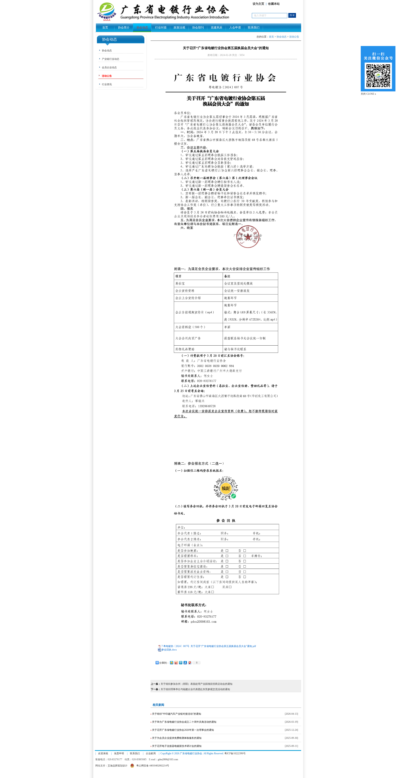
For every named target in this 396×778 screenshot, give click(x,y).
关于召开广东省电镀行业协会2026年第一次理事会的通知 (182, 729)
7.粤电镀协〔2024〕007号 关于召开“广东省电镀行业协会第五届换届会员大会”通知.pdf (208, 646)
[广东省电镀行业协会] (173, 20)
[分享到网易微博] (189, 662)
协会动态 (142, 27)
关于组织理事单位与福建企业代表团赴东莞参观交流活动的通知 (195, 689)
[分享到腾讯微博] (180, 662)
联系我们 (253, 27)
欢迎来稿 (103, 753)
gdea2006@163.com (168, 759)
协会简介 (124, 27)
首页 (105, 27)
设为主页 (258, 3)
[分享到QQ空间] (171, 662)
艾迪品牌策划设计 (117, 765)
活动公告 (294, 36)
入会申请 (235, 27)
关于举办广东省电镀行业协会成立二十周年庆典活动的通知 (183, 721)
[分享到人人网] (185, 662)
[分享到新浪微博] (176, 662)
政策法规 (179, 27)
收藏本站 (274, 3)
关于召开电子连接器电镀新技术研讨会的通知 (176, 746)
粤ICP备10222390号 (235, 753)
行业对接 (161, 27)
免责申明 (119, 753)
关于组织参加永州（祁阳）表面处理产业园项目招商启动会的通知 (196, 683)
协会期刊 (198, 27)
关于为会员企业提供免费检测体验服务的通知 (176, 738)
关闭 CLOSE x (368, 93)
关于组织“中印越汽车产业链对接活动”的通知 (176, 713)
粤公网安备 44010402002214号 (152, 765)
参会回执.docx (169, 649)
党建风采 (216, 27)
